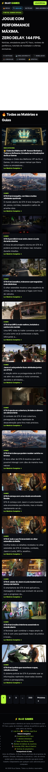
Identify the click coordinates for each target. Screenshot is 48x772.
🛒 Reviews (21, 59)
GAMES (6, 193)
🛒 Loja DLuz (15, 731)
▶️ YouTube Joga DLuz (29, 731)
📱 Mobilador (39, 56)
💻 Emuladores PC (23, 56)
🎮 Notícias (7, 56)
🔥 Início (6, 8)
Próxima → (41, 699)
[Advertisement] (24, 86)
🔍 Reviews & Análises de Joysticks (24, 744)
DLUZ (10, 3)
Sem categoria (9, 148)
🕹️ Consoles (8, 59)
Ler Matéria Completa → (13, 168)
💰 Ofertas (33, 59)
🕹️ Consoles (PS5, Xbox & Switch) (24, 746)
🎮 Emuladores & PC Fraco (24, 736)
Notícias (28, 8)
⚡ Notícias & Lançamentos (24, 749)
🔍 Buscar (17, 8)
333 (30, 697)
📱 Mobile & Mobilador (24, 739)
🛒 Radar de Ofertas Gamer (24, 741)
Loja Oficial (40, 3)
